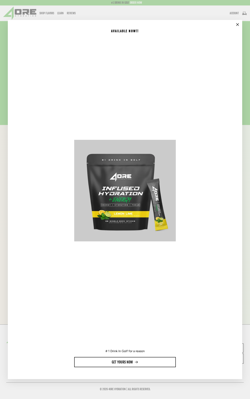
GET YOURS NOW (122, 362)
